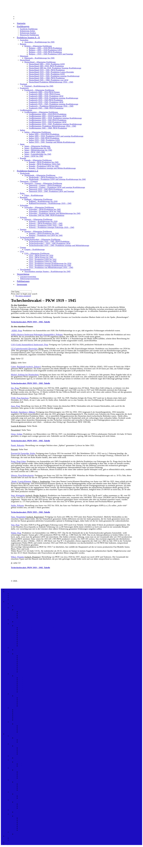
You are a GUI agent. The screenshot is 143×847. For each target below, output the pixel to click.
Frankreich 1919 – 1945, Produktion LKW (46, 102)
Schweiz (23, 217)
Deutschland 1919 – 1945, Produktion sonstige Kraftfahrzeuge (54, 76)
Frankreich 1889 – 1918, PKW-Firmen (44, 94)
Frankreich (24, 88)
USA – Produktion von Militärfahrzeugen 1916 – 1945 (51, 267)
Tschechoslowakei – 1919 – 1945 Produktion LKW (49, 243)
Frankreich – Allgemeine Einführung (39, 90)
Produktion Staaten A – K (28, 37)
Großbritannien (26, 110)
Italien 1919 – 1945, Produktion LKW (44, 140)
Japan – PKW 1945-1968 (34, 152)
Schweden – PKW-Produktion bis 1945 (45, 209)
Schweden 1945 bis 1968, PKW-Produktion (46, 215)
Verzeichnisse (10, 836)
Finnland (23, 84)
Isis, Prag (15, 388)
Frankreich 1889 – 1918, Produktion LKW (46, 96)
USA (22, 251)
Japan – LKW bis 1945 (33, 156)
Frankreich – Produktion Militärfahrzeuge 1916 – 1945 (51, 106)
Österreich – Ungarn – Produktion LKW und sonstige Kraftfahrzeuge (57, 187)
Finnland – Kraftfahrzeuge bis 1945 (38, 86)
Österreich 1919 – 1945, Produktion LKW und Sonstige (51, 191)
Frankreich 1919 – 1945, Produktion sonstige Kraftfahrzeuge (53, 104)
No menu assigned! (23, 296)
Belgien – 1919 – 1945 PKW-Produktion (45, 52)
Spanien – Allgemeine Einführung (38, 231)
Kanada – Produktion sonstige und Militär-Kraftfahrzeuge (52, 168)
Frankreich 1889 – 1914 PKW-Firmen (44, 92)
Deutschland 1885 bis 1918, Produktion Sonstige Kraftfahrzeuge (55, 68)
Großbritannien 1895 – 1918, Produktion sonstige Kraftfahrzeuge (55, 118)
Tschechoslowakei (27, 237)
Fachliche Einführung (28, 29)
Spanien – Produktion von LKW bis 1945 (46, 235)
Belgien (23, 44)
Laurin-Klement (24, 481)
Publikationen (11, 842)
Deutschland (25, 60)
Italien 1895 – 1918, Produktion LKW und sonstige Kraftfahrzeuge (56, 136)
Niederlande (25, 173)
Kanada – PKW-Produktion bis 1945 (44, 162)
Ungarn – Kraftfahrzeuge (34, 249)
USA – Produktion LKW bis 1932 (42, 259)
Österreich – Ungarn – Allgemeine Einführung (43, 183)
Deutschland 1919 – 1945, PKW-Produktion (47, 70)
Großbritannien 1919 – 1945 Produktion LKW (47, 122)
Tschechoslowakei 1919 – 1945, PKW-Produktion (49, 241)
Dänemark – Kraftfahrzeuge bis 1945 (39, 58)
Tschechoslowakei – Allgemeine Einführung (42, 239)
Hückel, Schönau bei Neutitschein (25, 374)
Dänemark (24, 56)
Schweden (24, 205)
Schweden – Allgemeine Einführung (39, 207)
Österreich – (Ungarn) (29, 181)
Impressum (22, 284)
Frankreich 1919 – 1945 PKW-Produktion (46, 100)
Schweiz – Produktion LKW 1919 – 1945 (46, 225)
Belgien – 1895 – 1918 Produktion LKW (45, 50)
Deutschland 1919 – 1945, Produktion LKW (47, 74)
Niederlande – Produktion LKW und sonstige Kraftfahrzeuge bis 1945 (57, 179)
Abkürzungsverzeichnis (29, 278)
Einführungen (10, 591)
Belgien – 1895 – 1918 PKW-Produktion (45, 48)
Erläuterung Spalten (28, 33)
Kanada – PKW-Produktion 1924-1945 (44, 164)
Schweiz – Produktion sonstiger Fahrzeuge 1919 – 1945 (51, 227)
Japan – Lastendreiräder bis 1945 (37, 154)
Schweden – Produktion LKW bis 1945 (45, 211)
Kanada (23, 158)
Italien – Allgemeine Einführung (37, 132)
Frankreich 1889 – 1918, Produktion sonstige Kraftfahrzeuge (53, 98)
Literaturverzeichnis (28, 276)
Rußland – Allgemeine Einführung (38, 199)
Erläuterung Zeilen (27, 31)
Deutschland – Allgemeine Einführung (40, 62)
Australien (24, 40)
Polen (22, 193)
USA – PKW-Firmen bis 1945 (41, 257)
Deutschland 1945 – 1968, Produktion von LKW (48, 80)
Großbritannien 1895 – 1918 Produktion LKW (47, 116)
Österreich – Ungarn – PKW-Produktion (45, 185)
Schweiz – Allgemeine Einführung (38, 219)
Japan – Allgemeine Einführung (37, 146)
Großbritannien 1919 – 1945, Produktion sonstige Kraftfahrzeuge (55, 124)
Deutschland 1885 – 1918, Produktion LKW (47, 64)
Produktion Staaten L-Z (14, 734)
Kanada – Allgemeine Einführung (38, 160)
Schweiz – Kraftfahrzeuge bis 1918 (43, 221)
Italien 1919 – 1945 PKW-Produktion (44, 138)
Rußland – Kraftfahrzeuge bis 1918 (43, 201)
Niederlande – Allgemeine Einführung (39, 175)
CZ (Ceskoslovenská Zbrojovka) (24, 348)
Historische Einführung (29, 35)
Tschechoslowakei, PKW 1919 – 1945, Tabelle (30, 322)
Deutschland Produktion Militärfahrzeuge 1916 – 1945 (51, 82)
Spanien (23, 229)
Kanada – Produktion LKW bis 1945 (44, 166)
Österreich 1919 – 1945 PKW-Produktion (45, 189)
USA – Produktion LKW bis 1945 (42, 261)
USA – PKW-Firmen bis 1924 (41, 255)
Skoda (14, 481)
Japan (22, 144)
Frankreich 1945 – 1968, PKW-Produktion (46, 108)
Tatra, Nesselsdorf (18, 517)
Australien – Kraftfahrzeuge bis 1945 (39, 42)
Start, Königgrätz (18, 495)
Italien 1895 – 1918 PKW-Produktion (44, 134)
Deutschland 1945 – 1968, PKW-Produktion (47, 78)
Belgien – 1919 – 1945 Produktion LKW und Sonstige (51, 54)
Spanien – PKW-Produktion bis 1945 (44, 233)
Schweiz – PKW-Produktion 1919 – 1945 (45, 223)
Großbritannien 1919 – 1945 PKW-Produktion (47, 120)
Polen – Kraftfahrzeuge (33, 195)
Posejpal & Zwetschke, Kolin (23, 453)
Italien (22, 130)
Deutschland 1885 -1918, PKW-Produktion (46, 66)
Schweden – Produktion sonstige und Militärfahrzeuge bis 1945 (54, 213)
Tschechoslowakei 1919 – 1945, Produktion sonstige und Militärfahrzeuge (59, 245)
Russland (23, 197)
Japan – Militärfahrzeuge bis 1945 (38, 150)
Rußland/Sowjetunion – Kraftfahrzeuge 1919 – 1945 (50, 203)
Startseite (21, 23)
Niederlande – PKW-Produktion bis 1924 (45, 177)
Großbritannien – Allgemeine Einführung (41, 112)
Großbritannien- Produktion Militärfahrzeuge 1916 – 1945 (52, 126)
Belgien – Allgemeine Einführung (38, 46)
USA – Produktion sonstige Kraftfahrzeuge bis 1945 (50, 265)
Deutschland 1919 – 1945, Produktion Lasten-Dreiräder (51, 72)
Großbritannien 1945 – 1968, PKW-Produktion (48, 128)
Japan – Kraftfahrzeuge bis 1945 (37, 148)
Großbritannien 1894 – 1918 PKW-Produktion (47, 114)
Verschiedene (25, 269)
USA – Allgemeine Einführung (36, 253)
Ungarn (23, 247)
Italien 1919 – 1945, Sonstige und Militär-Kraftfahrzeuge (52, 142)
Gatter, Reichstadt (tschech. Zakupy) (26, 366)
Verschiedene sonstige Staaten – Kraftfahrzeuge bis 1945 (47, 271)
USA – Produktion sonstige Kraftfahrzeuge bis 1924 (50, 263)
